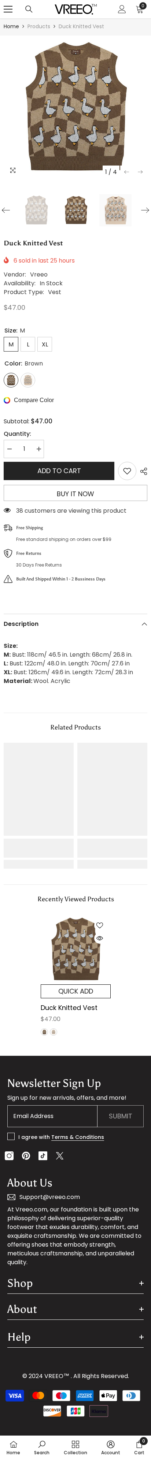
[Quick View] (99, 938)
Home (11, 26)
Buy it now (75, 493)
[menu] (8, 9)
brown (44, 1032)
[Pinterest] (26, 1155)
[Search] (29, 9)
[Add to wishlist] (127, 471)
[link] (39, 848)
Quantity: (17, 434)
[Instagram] (9, 1155)
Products (38, 26)
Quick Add (75, 991)
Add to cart (59, 470)
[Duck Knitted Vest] (76, 949)
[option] (75, 107)
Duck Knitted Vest (69, 1007)
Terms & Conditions (77, 1137)
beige (53, 1032)
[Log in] (122, 9)
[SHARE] (141, 471)
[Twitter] (59, 1155)
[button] (126, 172)
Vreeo (39, 274)
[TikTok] (42, 1155)
